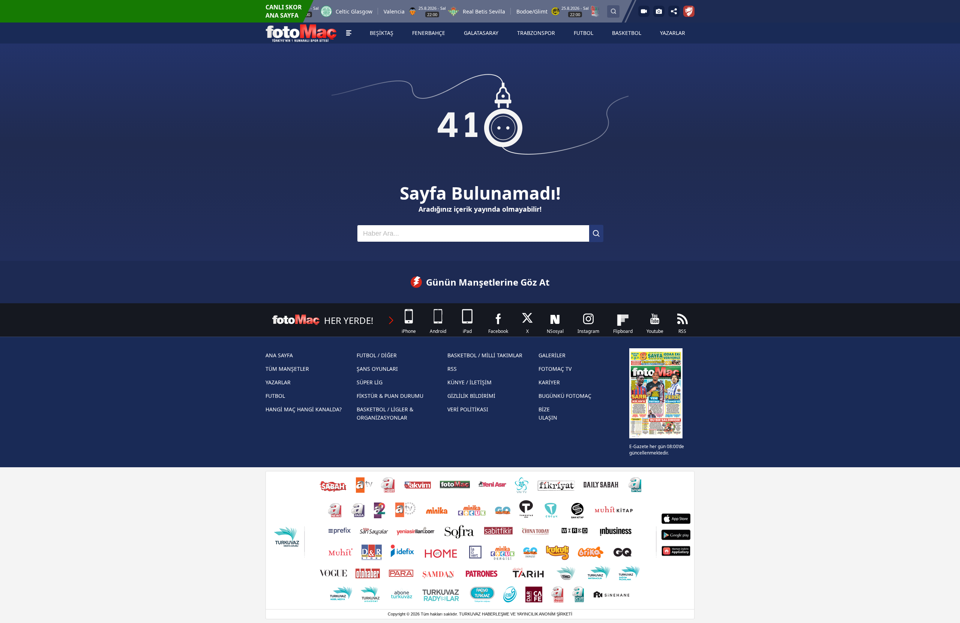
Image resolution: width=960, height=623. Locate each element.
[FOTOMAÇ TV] (644, 11)
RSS (452, 368)
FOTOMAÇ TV (555, 368)
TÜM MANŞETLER (287, 368)
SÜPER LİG (369, 382)
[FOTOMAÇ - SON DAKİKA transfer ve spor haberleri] (301, 33)
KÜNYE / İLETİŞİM (469, 382)
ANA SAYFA (279, 355)
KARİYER (549, 382)
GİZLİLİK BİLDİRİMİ (471, 395)
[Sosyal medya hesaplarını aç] (674, 11)
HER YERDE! (348, 320)
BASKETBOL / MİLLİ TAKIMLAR (484, 355)
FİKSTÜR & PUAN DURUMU (390, 395)
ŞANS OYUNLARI (377, 368)
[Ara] (596, 233)
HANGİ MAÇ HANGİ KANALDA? (304, 409)
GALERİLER (552, 355)
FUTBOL (275, 395)
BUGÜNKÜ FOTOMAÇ (564, 395)
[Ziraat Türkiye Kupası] (688, 11)
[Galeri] (658, 11)
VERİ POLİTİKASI (467, 409)
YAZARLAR (278, 382)
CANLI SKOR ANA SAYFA (284, 11)
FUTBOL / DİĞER (377, 355)
